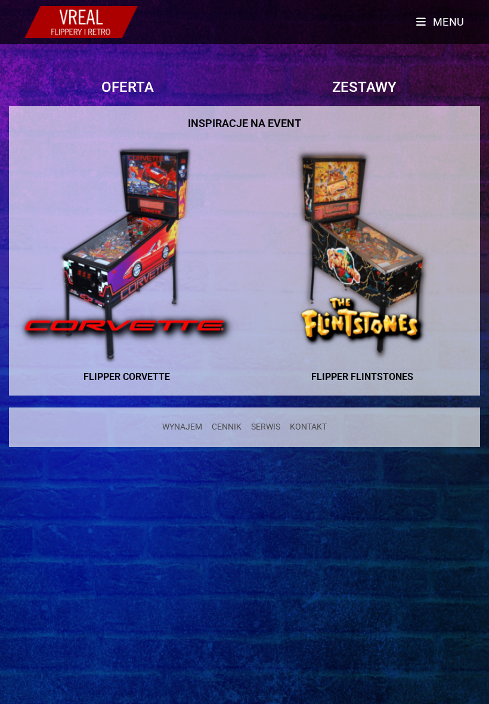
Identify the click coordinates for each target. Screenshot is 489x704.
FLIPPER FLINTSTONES (362, 376)
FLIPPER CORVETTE (126, 376)
